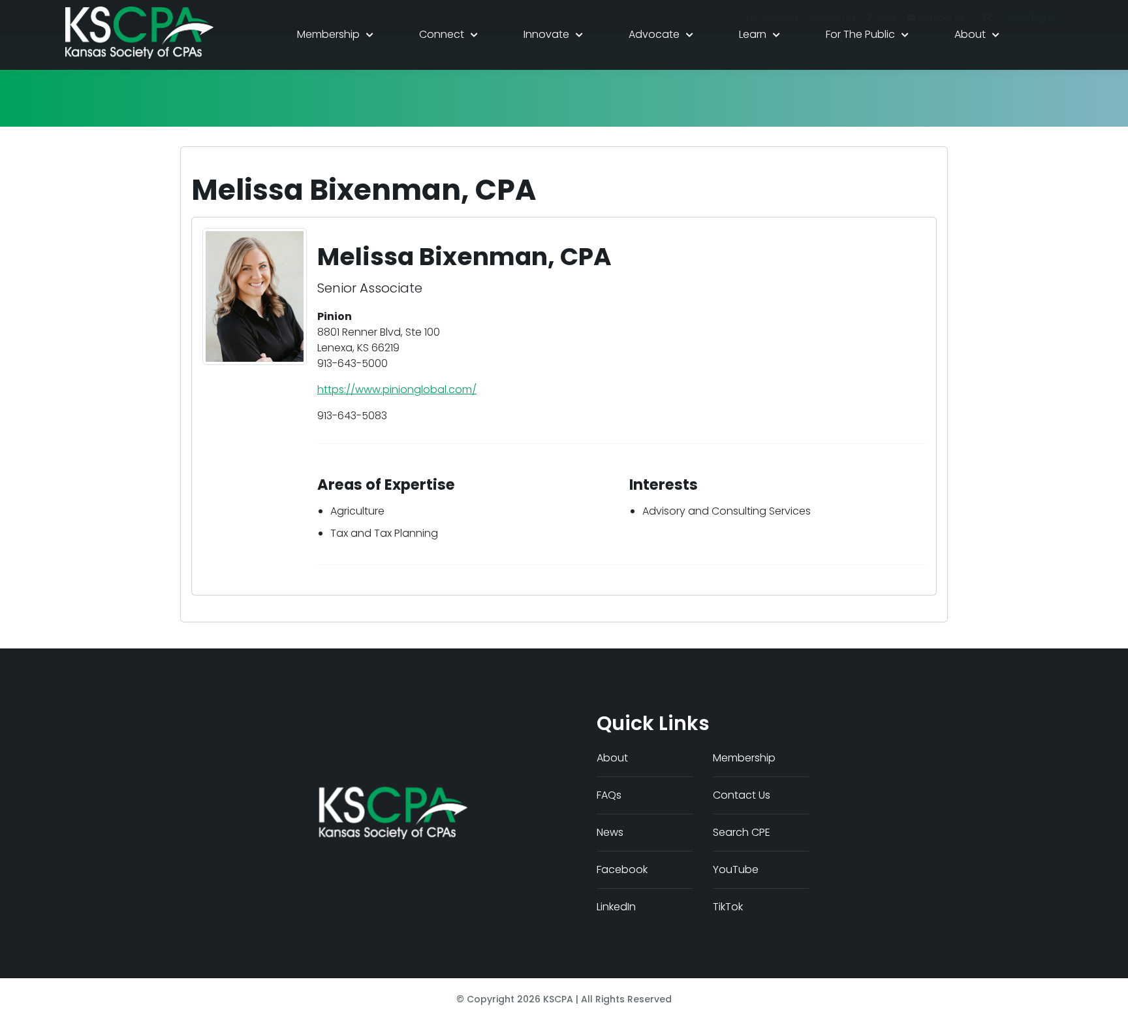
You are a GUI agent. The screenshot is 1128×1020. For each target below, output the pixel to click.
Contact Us (741, 795)
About (970, 34)
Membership (328, 34)
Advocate (654, 34)
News (610, 832)
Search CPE (741, 832)
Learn (752, 34)
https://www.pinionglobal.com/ (397, 389)
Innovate (546, 34)
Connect (441, 34)
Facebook (622, 869)
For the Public (860, 34)
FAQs (609, 795)
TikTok (728, 906)
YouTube (736, 869)
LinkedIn (616, 906)
